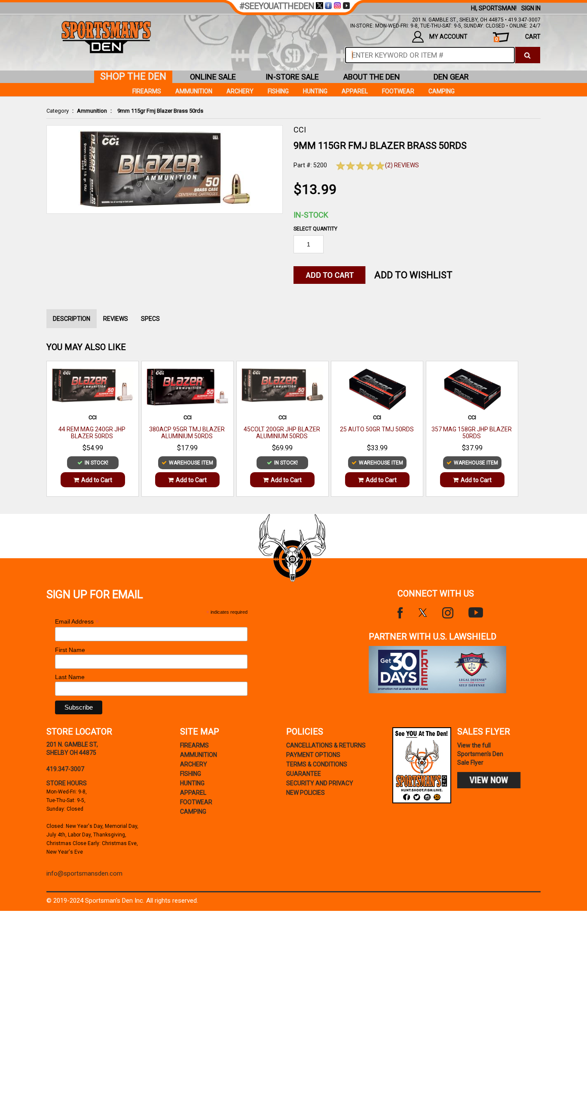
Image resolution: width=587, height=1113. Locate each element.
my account (448, 36)
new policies (305, 792)
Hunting (315, 91)
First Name (70, 649)
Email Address (77, 622)
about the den (371, 76)
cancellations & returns (326, 745)
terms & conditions (316, 764)
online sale (213, 76)
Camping (441, 91)
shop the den (133, 76)
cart (518, 37)
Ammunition (92, 111)
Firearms (146, 91)
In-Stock (311, 214)
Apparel (355, 91)
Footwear (398, 91)
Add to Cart (96, 480)
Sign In (531, 8)
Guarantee (303, 773)
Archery (240, 91)
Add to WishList (413, 275)
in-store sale (292, 76)
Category (57, 111)
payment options (313, 754)
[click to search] (527, 55)
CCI (300, 129)
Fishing (278, 91)
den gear (451, 76)
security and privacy (319, 783)
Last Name (70, 676)
